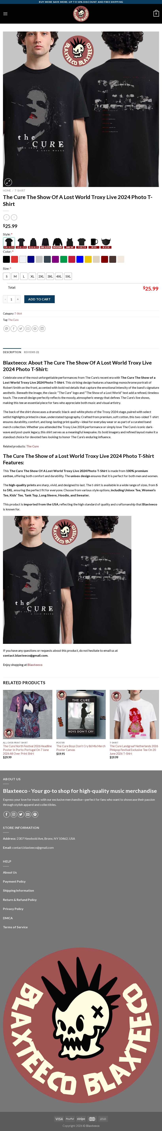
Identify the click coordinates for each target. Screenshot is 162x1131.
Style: (7, 234)
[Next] (159, 730)
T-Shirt (20, 190)
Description (12, 352)
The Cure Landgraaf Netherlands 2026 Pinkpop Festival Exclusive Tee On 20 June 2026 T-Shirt (134, 749)
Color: (8, 251)
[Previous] (3, 730)
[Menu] (5, 14)
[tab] (12, 352)
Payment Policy (14, 881)
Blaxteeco (34, 664)
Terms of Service (15, 927)
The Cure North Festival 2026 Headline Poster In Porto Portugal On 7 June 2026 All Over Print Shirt (27, 749)
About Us (10, 872)
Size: (7, 268)
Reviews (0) (31, 352)
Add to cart (39, 299)
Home (7, 190)
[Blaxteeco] (81, 14)
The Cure (13, 319)
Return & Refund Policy (20, 899)
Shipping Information (18, 890)
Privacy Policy (13, 909)
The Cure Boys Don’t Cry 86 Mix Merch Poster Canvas (80, 748)
